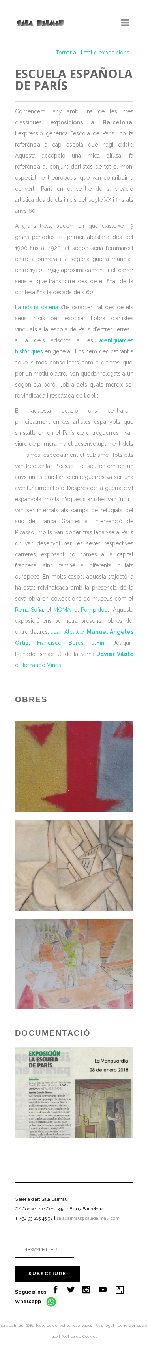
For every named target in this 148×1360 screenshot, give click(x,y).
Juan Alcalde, (68, 632)
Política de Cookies (79, 1336)
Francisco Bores (60, 643)
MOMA (62, 610)
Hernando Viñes (40, 665)
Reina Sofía (29, 610)
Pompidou (94, 610)
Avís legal (105, 1325)
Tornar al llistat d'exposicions (92, 52)
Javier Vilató (115, 654)
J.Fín (98, 643)
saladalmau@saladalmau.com (88, 1218)
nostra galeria (40, 307)
